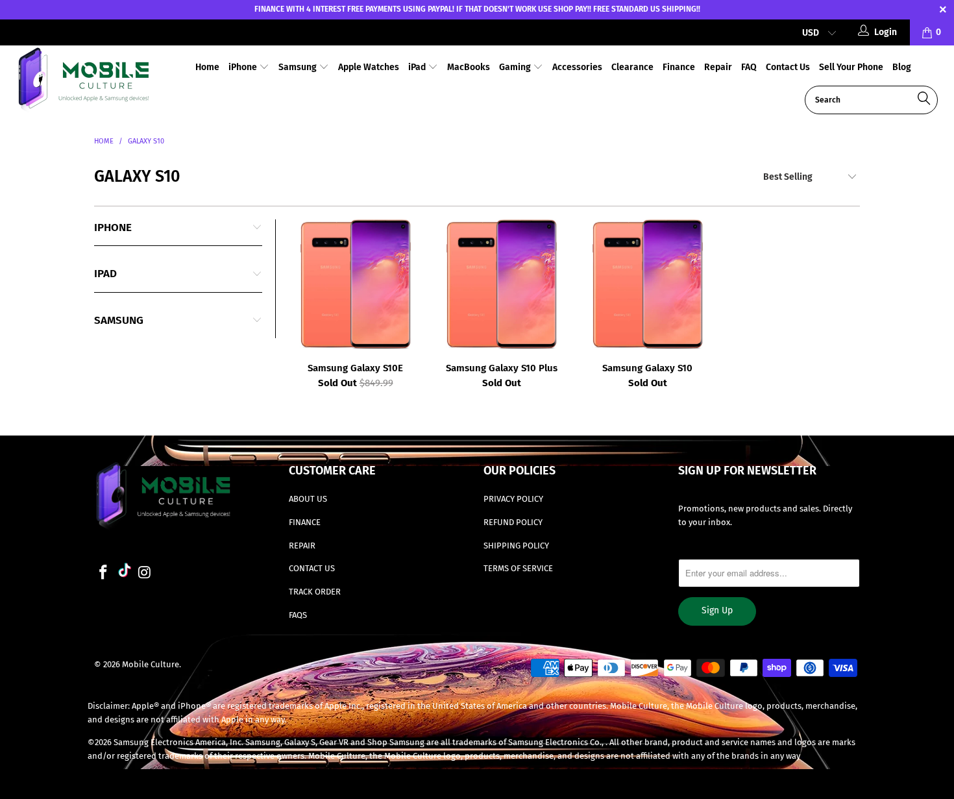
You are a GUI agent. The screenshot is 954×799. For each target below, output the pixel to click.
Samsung (298, 67)
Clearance (632, 67)
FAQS (298, 615)
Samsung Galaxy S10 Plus (501, 284)
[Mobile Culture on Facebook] (104, 573)
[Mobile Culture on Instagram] (145, 573)
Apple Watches (368, 67)
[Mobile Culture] (83, 81)
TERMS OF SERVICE (518, 568)
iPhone (243, 67)
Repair (718, 67)
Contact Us (788, 67)
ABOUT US (308, 499)
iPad (418, 67)
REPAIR (302, 545)
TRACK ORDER (315, 591)
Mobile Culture (150, 664)
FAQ (749, 67)
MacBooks (468, 67)
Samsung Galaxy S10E (355, 284)
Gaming (516, 67)
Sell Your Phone (851, 67)
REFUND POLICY (513, 522)
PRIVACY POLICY (513, 499)
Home (207, 67)
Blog (901, 67)
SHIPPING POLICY (516, 545)
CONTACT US (312, 568)
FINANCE (305, 522)
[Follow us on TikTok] (124, 572)
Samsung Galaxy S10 (647, 284)
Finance (679, 67)
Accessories (577, 67)
